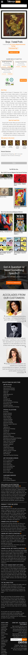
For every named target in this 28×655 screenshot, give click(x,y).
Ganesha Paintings (7, 419)
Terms (2, 635)
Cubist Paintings (7, 386)
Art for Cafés (6, 471)
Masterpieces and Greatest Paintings (12, 438)
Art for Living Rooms (8, 460)
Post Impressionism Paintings (10, 402)
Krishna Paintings (7, 413)
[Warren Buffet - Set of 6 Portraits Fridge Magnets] (6, 244)
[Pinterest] (26, 642)
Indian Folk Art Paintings (9, 441)
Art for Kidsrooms (7, 464)
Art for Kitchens (7, 463)
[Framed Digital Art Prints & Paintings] (25, 548)
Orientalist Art (6, 399)
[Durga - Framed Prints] (14, 24)
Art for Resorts (7, 469)
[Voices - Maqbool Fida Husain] (6, 175)
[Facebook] (21, 642)
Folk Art (5, 397)
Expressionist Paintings (9, 388)
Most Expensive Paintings (9, 439)
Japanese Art (6, 427)
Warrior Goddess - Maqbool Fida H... (20, 184)
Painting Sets (6, 446)
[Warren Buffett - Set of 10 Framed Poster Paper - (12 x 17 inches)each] (20, 244)
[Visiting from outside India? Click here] (20, 486)
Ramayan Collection (8, 444)
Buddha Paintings (7, 414)
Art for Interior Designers (9, 480)
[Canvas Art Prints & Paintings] (20, 533)
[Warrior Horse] (6, 192)
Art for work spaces (8, 472)
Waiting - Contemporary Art (6, 231)
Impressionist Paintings (9, 389)
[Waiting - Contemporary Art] (6, 222)
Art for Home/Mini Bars (9, 466)
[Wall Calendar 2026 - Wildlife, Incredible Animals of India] (20, 222)
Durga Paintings (7, 452)
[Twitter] (19, 642)
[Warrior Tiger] (20, 197)
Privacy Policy (4, 640)
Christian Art (6, 430)
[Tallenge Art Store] (14, 2)
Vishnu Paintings (7, 418)
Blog (2, 648)
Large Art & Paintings (8, 447)
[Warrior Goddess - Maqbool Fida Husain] (20, 178)
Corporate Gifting (7, 478)
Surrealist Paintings (8, 405)
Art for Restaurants (8, 467)
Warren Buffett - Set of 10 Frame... (19, 253)
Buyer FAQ (3, 631)
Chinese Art (6, 432)
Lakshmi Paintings (7, 421)
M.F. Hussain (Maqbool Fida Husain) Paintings (11, 154)
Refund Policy (4, 634)
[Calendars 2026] (11, 506)
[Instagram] (24, 642)
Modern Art (6, 396)
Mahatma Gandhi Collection (10, 424)
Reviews (3, 632)
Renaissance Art (7, 403)
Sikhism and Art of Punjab (9, 450)
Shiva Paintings (7, 416)
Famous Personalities (8, 449)
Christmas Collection (8, 442)
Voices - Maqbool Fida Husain (6, 178)
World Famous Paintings (9, 433)
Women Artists (7, 435)
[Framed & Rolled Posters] (17, 521)
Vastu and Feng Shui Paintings (10, 455)
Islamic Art (6, 391)
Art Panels (5, 411)
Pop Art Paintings (7, 400)
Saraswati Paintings (8, 422)
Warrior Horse (3, 196)
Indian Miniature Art (8, 394)
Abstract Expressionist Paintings (11, 406)
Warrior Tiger (17, 207)
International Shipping (7, 154)
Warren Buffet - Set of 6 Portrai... (5, 253)
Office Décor (6, 477)
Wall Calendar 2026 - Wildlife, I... (18, 233)
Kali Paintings (6, 453)
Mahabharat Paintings (8, 436)
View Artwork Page (13, 48)
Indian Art (5, 392)
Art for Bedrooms (7, 461)
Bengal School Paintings (9, 428)
